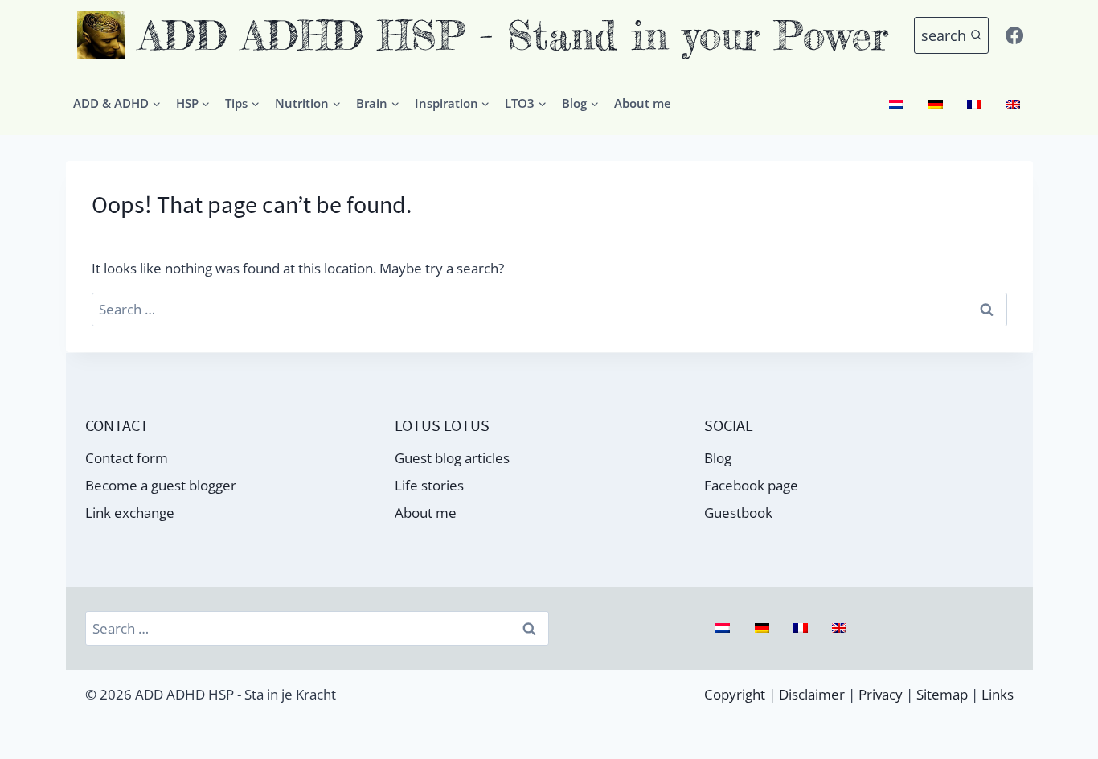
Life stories (429, 485)
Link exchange (129, 512)
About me (642, 103)
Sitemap (942, 694)
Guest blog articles (452, 458)
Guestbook (738, 512)
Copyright (734, 694)
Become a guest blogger (160, 485)
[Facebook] (1014, 35)
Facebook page (751, 485)
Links (997, 694)
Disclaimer (812, 694)
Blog (717, 458)
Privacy (880, 694)
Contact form (126, 458)
